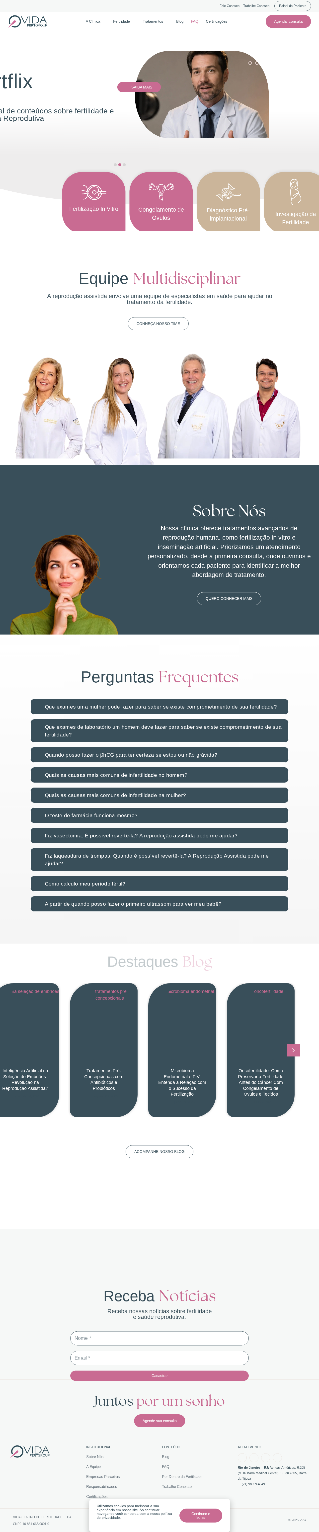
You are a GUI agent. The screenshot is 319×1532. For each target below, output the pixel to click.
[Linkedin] (277, 1457)
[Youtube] (265, 1457)
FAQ (194, 21)
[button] (293, 1050)
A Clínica (93, 21)
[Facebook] (242, 1457)
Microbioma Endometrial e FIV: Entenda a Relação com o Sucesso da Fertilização (182, 1082)
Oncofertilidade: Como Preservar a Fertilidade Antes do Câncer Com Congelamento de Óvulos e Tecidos (260, 1082)
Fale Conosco (229, 6)
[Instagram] (253, 1457)
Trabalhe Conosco (256, 6)
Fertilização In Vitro (93, 209)
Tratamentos (153, 21)
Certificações (216, 21)
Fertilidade (121, 21)
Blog (179, 21)
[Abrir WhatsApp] (306, 1519)
